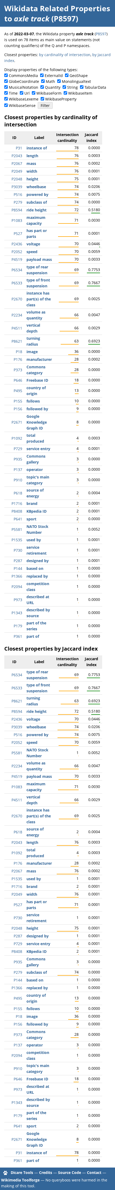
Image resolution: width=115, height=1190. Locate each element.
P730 (18, 550)
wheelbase (36, 186)
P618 (18, 493)
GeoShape (79, 75)
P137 (18, 469)
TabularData (95, 87)
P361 (18, 636)
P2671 (16, 422)
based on (34, 568)
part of (32, 636)
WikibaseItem (80, 93)
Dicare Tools (22, 1172)
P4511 (16, 328)
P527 (18, 233)
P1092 (16, 438)
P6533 (16, 282)
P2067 (16, 163)
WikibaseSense (22, 105)
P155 (18, 401)
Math (50, 81)
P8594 (16, 209)
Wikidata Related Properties (57, 8)
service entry (38, 448)
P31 (19, 147)
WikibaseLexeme (24, 99)
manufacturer (39, 359)
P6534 (16, 269)
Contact (94, 1172)
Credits (45, 1172)
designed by (37, 560)
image (32, 351)
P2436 (16, 243)
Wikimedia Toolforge (20, 1180)
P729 (18, 448)
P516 (18, 194)
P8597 (101, 33)
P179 (18, 625)
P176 (18, 359)
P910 (18, 479)
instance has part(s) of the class (38, 299)
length (32, 155)
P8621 (16, 341)
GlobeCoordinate (24, 81)
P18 (19, 351)
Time (13, 93)
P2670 (16, 299)
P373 (18, 369)
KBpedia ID (36, 511)
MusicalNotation (23, 87)
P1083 (16, 220)
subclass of (36, 202)
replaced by (37, 576)
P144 (18, 568)
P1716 (16, 503)
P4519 (16, 259)
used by (33, 539)
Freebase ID (37, 380)
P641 (18, 518)
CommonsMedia (23, 75)
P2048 (16, 178)
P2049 (16, 171)
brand (31, 503)
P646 (18, 380)
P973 (18, 599)
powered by (37, 194)
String (72, 87)
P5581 (16, 529)
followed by (37, 408)
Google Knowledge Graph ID (36, 422)
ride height (36, 209)
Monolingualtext (76, 81)
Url (27, 93)
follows (33, 401)
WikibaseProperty (60, 99)
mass (31, 163)
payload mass (39, 259)
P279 (18, 202)
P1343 (16, 612)
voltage (33, 243)
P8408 (16, 511)
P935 (18, 459)
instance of (36, 147)
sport (31, 518)
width (31, 171)
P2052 (16, 251)
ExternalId (54, 75)
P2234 (16, 315)
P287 (18, 560)
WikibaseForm (49, 93)
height (32, 178)
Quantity (52, 87)
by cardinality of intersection (64, 54)
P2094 (16, 586)
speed (31, 251)
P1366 (16, 576)
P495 (18, 390)
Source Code (69, 1172)
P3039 (16, 186)
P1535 (16, 539)
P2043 (16, 155)
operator (34, 469)
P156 (18, 408)
